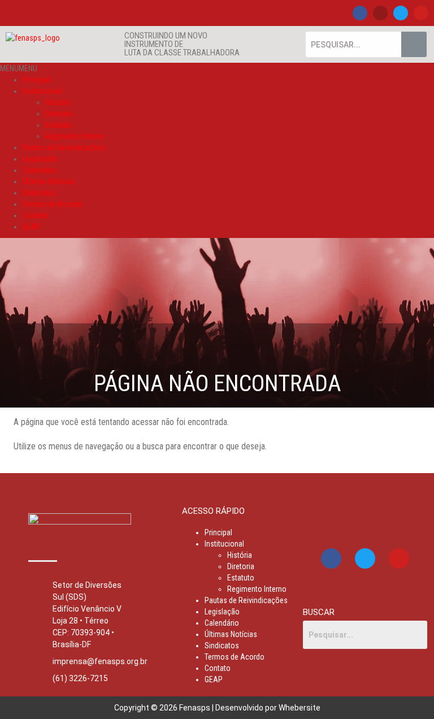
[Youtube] (421, 13)
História (57, 102)
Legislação (40, 158)
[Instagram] (380, 13)
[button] (18, 68)
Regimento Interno (75, 136)
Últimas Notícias (49, 181)
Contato (36, 215)
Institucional (42, 91)
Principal (36, 79)
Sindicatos (40, 192)
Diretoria (58, 113)
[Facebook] (360, 13)
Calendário (40, 170)
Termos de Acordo (53, 204)
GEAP (32, 226)
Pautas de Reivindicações (64, 147)
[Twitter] (400, 13)
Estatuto (58, 124)
